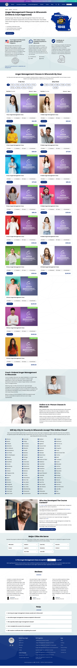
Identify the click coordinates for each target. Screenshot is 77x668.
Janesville (42, 551)
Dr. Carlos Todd (42, 505)
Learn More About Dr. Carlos (47, 529)
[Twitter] (10, 645)
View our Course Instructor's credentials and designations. (15, 67)
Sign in (63, 4)
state (47, 518)
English (69, 4)
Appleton (26, 548)
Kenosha (57, 544)
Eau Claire (26, 551)
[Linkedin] (12, 645)
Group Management (33, 4)
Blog (52, 4)
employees (67, 509)
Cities (47, 4)
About (12, 4)
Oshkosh (57, 548)
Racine (10, 548)
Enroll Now (10, 121)
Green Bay (42, 544)
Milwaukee (11, 544)
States (41, 4)
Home (6, 9)
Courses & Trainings (21, 4)
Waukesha (42, 548)
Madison (26, 544)
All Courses (9, 33)
